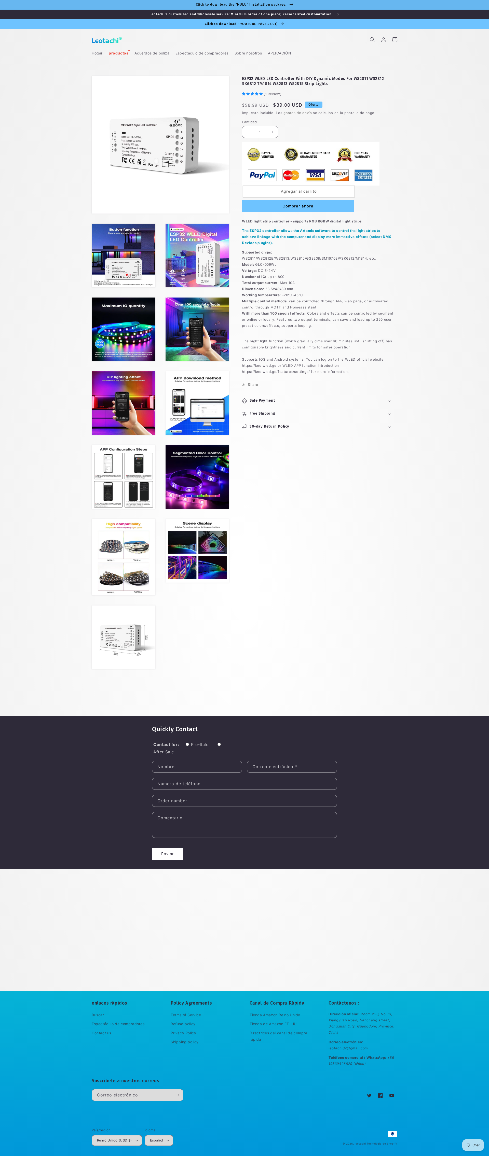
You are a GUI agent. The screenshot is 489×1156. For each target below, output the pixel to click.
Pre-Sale (200, 744)
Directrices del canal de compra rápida (278, 1036)
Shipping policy (185, 1042)
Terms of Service (186, 1015)
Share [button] (253, 385)
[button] (372, 39)
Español (156, 1140)
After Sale (163, 751)
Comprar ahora (298, 206)
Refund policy (183, 1024)
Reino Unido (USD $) (114, 1140)
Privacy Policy (183, 1033)
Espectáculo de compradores (118, 1024)
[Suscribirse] (177, 1095)
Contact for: (166, 744)
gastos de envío (297, 113)
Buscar (98, 1015)
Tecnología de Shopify (382, 1143)
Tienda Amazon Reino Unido (275, 1015)
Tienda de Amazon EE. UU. (274, 1024)
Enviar (167, 853)
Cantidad (249, 122)
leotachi (360, 1143)
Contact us (101, 1033)
